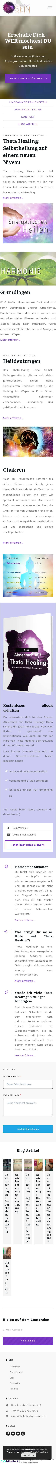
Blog (12, 1377)
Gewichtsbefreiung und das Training (17, 1193)
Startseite (15, 1383)
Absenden (28, 1340)
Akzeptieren (28, 1455)
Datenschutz (16, 1372)
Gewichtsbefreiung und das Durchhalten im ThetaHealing (7, 1203)
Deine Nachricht (11, 1095)
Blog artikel (28, 124)
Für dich (14, 1388)
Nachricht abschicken (28, 1129)
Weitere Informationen (39, 1452)
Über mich (15, 1366)
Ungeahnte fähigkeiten (28, 102)
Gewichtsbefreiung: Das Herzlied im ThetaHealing (38, 1199)
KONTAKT (28, 116)
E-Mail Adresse (11, 1076)
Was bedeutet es (28, 109)
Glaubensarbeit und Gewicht (7, 1277)
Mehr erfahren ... (13, 197)
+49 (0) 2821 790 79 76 (25, 1410)
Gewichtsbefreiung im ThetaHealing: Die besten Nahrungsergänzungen (48, 1208)
